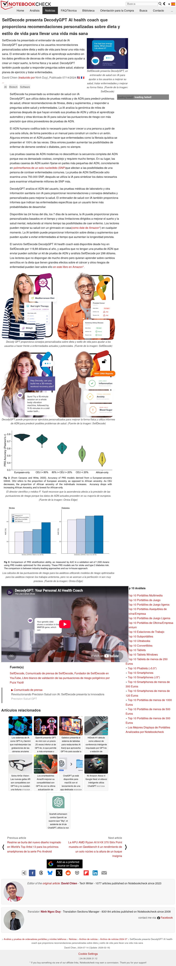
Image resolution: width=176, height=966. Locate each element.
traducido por (27, 77)
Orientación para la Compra (117, 10)
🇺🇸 (78, 77)
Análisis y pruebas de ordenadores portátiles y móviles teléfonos (35, 939)
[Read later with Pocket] (77, 873)
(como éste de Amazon (85, 228)
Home (20, 10)
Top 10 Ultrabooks (139, 641)
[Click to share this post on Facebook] (32, 873)
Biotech (13, 87)
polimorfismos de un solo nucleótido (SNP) (40, 168)
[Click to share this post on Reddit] (68, 873)
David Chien (69, 883)
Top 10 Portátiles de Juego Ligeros (149, 618)
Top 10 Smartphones (140, 673)
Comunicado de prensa (26, 690)
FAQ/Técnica (69, 10)
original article (51, 883)
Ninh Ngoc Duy (51, 911)
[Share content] (24, 873)
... (172, 10)
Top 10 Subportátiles (140, 636)
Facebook (166, 917)
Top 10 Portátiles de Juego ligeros (148, 604)
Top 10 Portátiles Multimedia (145, 595)
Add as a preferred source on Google (68, 863)
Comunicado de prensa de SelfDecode (49, 673)
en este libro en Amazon (68, 267)
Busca (143, 10)
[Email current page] (104, 873)
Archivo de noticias (88, 939)
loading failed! (125, 97)
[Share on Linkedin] (95, 873)
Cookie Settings (88, 954)
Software (25, 87)
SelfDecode (17, 673)
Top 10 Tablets (137, 650)
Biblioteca (88, 10)
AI (5, 87)
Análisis (35, 10)
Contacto (158, 10)
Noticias (50, 10)
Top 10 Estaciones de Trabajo (146, 632)
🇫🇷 (82, 77)
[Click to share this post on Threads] (41, 873)
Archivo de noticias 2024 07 (113, 939)
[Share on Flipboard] (86, 873)
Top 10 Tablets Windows (143, 654)
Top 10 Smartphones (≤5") (144, 677)
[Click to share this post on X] (59, 873)
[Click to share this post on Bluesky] (50, 873)
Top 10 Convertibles (140, 645)
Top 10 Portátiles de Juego (144, 600)
